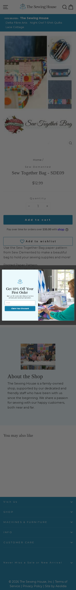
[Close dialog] (71, 271)
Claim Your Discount (20, 308)
